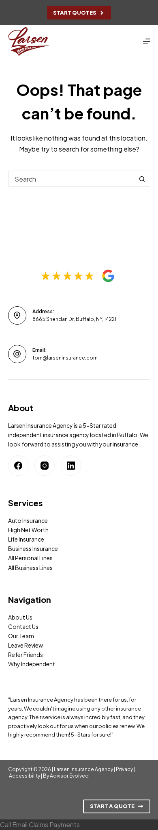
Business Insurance (33, 548)
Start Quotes (74, 12)
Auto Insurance (28, 520)
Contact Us (23, 626)
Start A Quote (112, 806)
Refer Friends (25, 654)
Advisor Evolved (69, 776)
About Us (20, 617)
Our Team (21, 635)
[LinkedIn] (71, 465)
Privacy (124, 769)
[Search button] (142, 178)
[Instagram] (44, 465)
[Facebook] (18, 465)
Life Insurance (26, 539)
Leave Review (25, 645)
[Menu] (146, 41)
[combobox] (72, 179)
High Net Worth (28, 529)
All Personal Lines (30, 557)
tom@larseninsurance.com (65, 358)
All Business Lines (30, 567)
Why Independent (31, 663)
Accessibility (24, 776)
